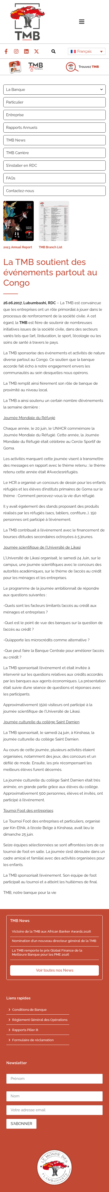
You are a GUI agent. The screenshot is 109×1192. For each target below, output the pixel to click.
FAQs (10, 178)
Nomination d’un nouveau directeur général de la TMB (54, 941)
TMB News (15, 140)
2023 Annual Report (17, 247)
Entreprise (15, 115)
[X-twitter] (36, 51)
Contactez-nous (20, 191)
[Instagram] (16, 51)
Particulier (14, 102)
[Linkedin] (26, 51)
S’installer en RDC (21, 165)
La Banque (15, 89)
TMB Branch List (50, 247)
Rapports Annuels (21, 127)
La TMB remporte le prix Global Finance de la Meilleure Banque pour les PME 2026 (47, 952)
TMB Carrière (17, 153)
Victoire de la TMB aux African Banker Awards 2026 (51, 931)
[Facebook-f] (6, 51)
